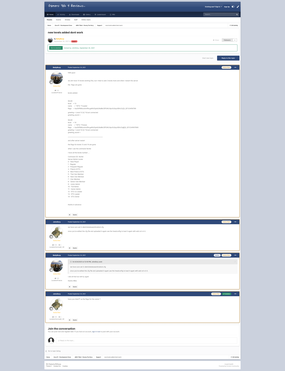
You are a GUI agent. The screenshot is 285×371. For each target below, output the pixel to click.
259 (55, 245)
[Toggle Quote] (71, 262)
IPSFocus (58, 364)
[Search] (237, 14)
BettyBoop (57, 67)
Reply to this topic (228, 58)
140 (57, 90)
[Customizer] (233, 7)
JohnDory (57, 222)
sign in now (96, 331)
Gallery (88, 14)
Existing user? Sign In (213, 7)
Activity (62, 14)
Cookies (65, 366)
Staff (75, 20)
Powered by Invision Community (229, 366)
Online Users (86, 20)
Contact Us (57, 366)
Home (51, 14)
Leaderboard (101, 14)
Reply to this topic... (67, 340)
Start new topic (207, 58)
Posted (77, 67)
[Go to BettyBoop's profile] (50, 40)
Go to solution (56, 48)
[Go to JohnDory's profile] (57, 232)
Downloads (75, 14)
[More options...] (235, 67)
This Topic (229, 14)
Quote (75, 215)
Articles (67, 20)
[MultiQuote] (69, 214)
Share (216, 40)
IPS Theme (49, 364)
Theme (48, 366)
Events (58, 20)
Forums (49, 20)
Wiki (113, 14)
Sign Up (227, 7)
